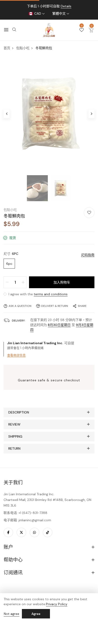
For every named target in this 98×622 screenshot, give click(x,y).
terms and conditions (51, 294)
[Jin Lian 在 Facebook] (8, 532)
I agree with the (38, 294)
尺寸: (11, 254)
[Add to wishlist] (89, 212)
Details (66, 6)
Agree (35, 614)
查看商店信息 (16, 355)
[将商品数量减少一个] (7, 282)
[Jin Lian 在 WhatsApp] (34, 532)
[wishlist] (81, 30)
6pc (9, 263)
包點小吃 (10, 210)
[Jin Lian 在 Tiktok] (47, 532)
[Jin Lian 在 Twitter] (21, 532)
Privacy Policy (56, 604)
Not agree (11, 614)
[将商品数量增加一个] (23, 282)
